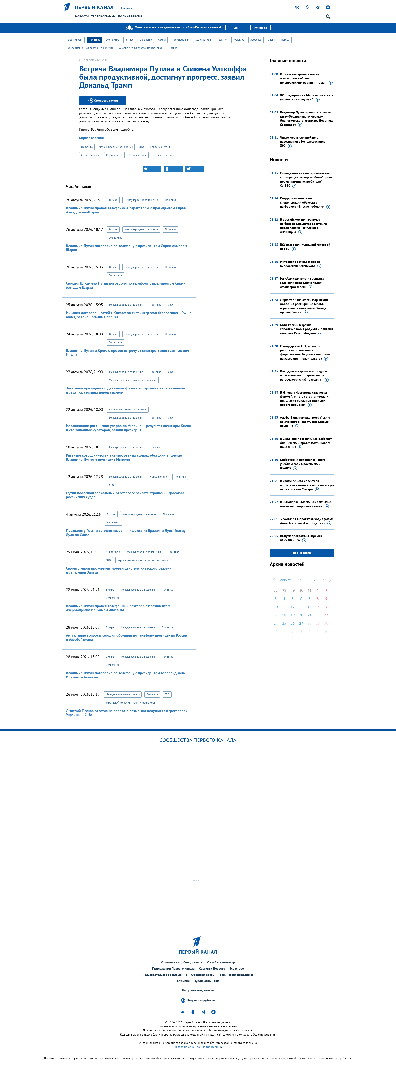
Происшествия (180, 39)
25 (284, 623)
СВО (141, 147)
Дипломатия (113, 552)
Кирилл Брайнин (91, 138)
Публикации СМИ (206, 981)
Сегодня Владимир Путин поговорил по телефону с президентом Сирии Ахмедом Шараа (125, 285)
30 (301, 590)
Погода (285, 39)
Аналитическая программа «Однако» (140, 48)
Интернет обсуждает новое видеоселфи (300, 264)
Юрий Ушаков (114, 155)
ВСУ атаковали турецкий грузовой (305, 246)
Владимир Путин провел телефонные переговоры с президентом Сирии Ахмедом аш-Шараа (126, 210)
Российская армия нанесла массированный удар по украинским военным (303, 78)
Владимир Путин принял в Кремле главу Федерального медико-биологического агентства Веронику (306, 118)
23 (326, 615)
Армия (162, 39)
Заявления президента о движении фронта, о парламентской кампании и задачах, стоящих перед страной (125, 390)
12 (293, 607)
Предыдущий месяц (274, 580)
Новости (82, 16)
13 (301, 607)
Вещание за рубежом (201, 1000)
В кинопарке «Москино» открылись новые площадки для (306, 504)
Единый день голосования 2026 (128, 409)
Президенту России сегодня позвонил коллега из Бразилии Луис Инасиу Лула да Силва (125, 532)
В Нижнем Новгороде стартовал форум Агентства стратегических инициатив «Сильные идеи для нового (304, 398)
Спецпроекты (193, 962)
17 (276, 615)
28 (284, 590)
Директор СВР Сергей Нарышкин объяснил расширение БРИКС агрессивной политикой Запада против (304, 306)
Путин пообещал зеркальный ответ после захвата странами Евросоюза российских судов (125, 494)
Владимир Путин (160, 147)
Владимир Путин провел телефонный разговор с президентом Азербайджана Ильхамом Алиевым (118, 607)
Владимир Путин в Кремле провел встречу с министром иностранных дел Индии (127, 352)
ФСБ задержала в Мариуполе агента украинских (306, 97)
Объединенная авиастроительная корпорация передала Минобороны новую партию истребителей (306, 179)
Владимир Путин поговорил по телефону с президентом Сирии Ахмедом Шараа (126, 247)
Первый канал (94, 7)
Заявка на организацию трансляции (197, 1047)
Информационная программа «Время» (90, 48)
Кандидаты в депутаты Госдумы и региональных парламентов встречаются (303, 375)
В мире (129, 39)
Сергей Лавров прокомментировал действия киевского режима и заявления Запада (118, 570)
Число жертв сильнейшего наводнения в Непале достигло (302, 141)
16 (326, 607)
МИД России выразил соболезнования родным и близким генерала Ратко (306, 329)
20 (301, 615)
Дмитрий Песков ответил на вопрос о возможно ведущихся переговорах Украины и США (126, 712)
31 (309, 590)
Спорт (271, 39)
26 (293, 623)
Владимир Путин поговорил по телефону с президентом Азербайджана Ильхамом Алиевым (125, 675)
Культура (238, 39)
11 (284, 607)
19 (293, 615)
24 (276, 623)
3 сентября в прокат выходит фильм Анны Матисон (306, 521)
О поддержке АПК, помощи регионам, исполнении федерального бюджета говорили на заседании (305, 352)
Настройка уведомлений (198, 990)
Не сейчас (260, 27)
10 (276, 607)
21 (309, 615)
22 (318, 615)
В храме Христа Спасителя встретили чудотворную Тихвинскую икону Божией (307, 485)
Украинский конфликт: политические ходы (143, 560)
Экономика (112, 39)
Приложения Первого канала (173, 968)
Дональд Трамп (138, 155)
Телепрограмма (103, 16)
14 (309, 607)
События (183, 981)
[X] (194, 169)
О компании (170, 962)
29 (293, 590)
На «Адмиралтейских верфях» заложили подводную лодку (302, 282)
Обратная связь (202, 975)
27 (276, 590)
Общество (146, 39)
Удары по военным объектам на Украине (133, 380)
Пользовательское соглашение (164, 975)
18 (284, 615)
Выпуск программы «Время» (301, 538)
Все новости (75, 39)
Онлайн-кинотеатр (221, 962)
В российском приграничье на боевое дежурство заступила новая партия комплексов (303, 225)
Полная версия (130, 16)
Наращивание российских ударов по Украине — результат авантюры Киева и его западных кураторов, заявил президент (128, 427)
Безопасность (203, 39)
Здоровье (256, 39)
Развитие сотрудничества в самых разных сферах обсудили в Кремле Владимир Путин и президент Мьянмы (124, 457)
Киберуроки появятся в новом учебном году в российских (302, 464)
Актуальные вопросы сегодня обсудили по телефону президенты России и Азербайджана (126, 637)
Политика (94, 39)
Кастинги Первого (212, 968)
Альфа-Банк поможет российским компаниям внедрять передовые (305, 421)
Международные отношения (116, 147)
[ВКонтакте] (152, 169)
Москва (172, 48)
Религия (222, 39)
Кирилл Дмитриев (163, 155)
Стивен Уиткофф (90, 155)
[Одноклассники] (173, 169)
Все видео (236, 968)
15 (318, 607)
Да (236, 27)
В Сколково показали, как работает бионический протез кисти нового (306, 443)
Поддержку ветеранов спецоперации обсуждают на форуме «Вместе (302, 202)
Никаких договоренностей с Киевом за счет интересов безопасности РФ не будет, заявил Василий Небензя (128, 314)
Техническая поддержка (236, 975)
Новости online (158, 476)
